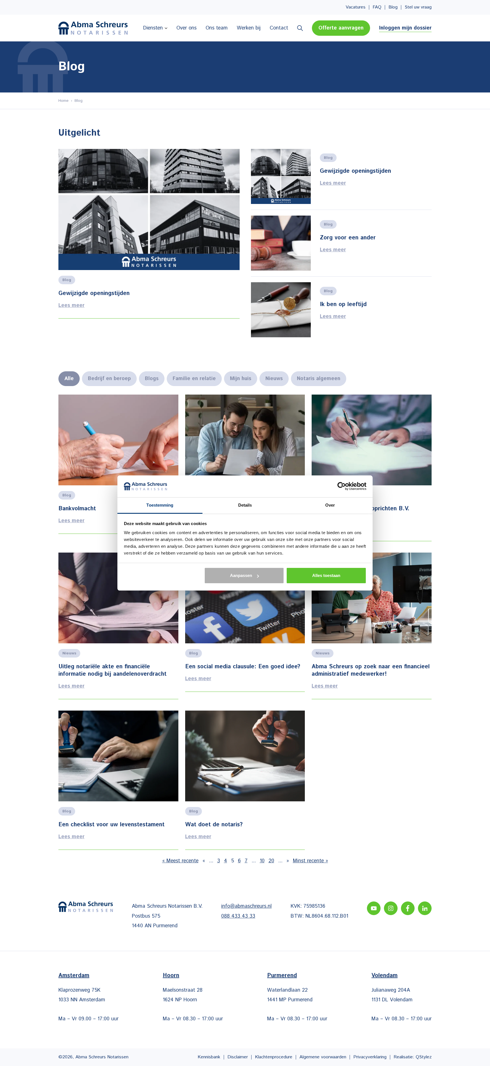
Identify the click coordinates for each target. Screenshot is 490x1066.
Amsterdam (73, 976)
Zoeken (300, 28)
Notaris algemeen (318, 378)
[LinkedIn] (425, 908)
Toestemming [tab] (159, 505)
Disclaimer (237, 1057)
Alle (69, 378)
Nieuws (274, 378)
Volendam (384, 976)
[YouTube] (374, 908)
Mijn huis (240, 378)
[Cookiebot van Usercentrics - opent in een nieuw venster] (341, 486)
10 (262, 861)
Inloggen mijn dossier (405, 28)
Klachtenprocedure (273, 1057)
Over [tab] (330, 505)
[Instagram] (391, 908)
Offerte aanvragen (341, 28)
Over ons (186, 28)
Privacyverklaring (369, 1057)
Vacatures (356, 7)
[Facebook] (408, 908)
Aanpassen (241, 575)
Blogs (152, 378)
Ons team (217, 28)
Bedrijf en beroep (109, 378)
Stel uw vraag (418, 7)
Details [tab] (245, 505)
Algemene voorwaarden (322, 1057)
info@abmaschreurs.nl (246, 906)
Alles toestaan (326, 575)
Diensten (153, 28)
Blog (393, 7)
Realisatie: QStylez (413, 1057)
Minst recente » (310, 861)
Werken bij (249, 28)
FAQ (377, 7)
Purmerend (282, 976)
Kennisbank (209, 1057)
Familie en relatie (194, 378)
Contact (279, 28)
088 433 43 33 (238, 916)
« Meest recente (180, 861)
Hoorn (171, 976)
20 (271, 861)
